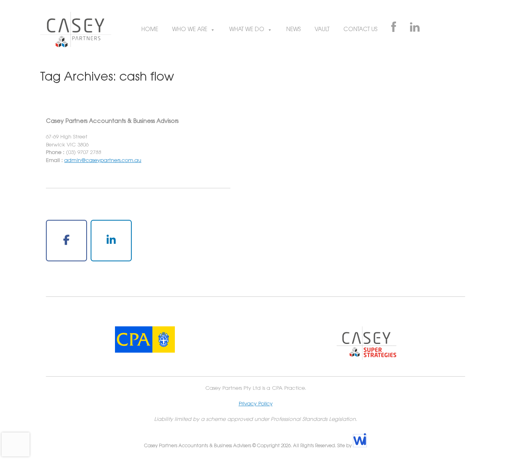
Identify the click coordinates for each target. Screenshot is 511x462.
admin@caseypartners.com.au (102, 160)
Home (149, 29)
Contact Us (360, 29)
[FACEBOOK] (393, 30)
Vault (322, 29)
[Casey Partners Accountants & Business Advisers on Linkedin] (111, 241)
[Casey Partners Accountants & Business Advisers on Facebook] (66, 241)
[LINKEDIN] (415, 30)
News (293, 29)
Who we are (189, 29)
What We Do (246, 29)
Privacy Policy (256, 403)
